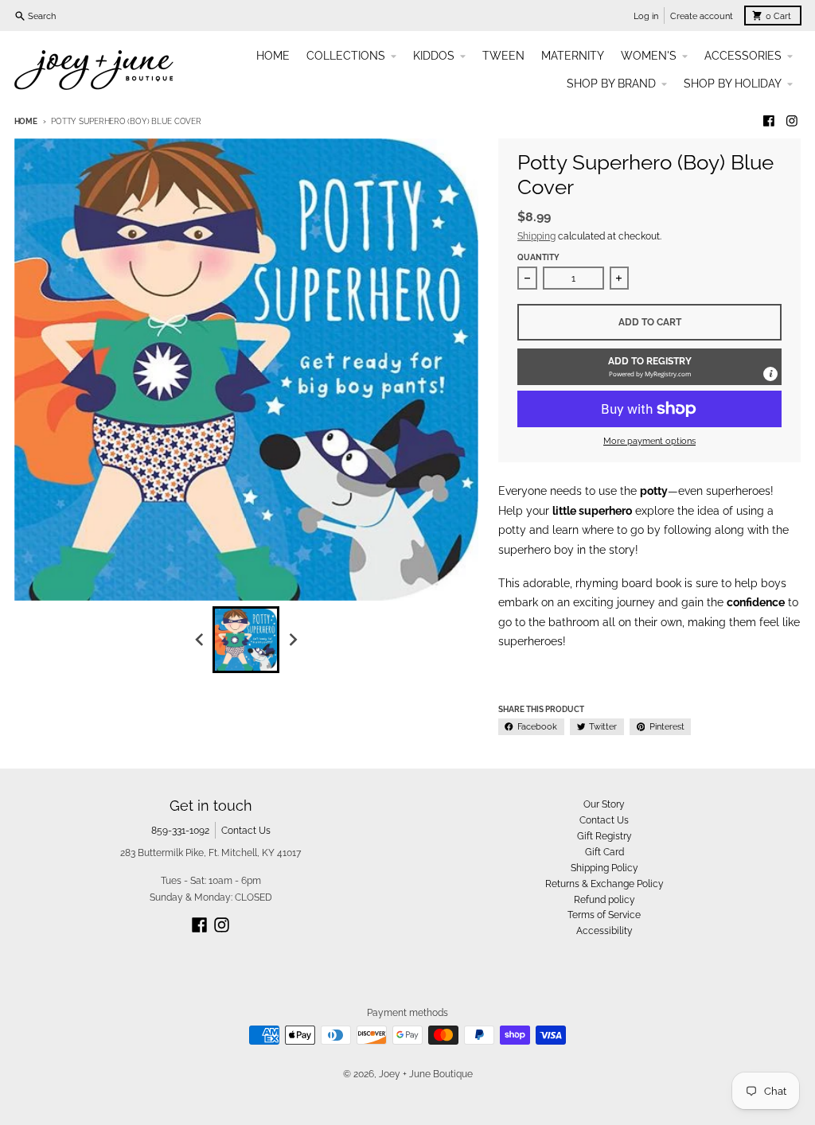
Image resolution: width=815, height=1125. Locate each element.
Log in (646, 16)
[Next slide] (292, 639)
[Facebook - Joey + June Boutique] (768, 121)
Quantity (538, 257)
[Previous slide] (200, 639)
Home (25, 121)
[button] (649, 366)
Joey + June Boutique (426, 1074)
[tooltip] (770, 374)
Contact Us (246, 830)
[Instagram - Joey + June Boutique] (792, 121)
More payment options (649, 441)
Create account (701, 16)
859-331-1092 (180, 830)
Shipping (536, 236)
